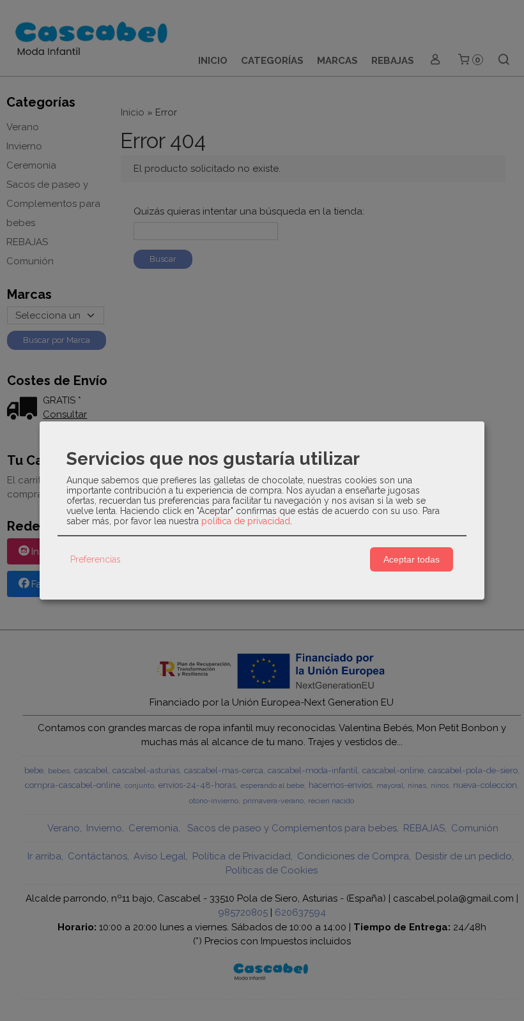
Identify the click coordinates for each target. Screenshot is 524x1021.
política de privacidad (245, 521)
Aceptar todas (411, 559)
